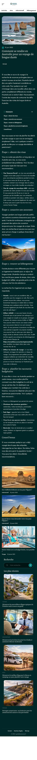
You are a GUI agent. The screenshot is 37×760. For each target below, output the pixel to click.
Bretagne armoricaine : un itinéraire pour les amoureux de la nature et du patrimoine (17, 711)
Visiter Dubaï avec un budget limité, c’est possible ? (18, 551)
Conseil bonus (8, 129)
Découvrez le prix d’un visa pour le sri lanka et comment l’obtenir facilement (17, 641)
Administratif (5, 492)
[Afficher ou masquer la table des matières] (23, 112)
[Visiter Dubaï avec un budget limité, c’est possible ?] (18, 537)
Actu (3, 672)
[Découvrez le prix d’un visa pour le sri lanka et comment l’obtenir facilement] (18, 622)
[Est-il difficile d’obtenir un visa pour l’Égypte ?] (18, 477)
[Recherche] (33, 4)
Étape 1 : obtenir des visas (11, 116)
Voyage (4, 64)
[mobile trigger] (3, 4)
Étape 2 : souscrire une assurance (13, 119)
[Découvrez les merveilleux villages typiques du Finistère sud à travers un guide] (18, 587)
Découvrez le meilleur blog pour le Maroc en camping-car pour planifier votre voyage (16, 676)
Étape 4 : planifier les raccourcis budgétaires (16, 126)
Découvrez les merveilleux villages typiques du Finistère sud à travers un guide (17, 605)
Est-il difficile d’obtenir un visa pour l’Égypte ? (17, 490)
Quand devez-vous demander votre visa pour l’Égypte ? (16, 520)
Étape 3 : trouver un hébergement (13, 122)
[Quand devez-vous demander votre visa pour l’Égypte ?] (18, 506)
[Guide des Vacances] (13, 4)
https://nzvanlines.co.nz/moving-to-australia (18, 342)
